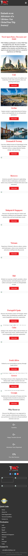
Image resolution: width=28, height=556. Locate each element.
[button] (25, 2)
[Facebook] (10, 474)
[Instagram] (13, 474)
